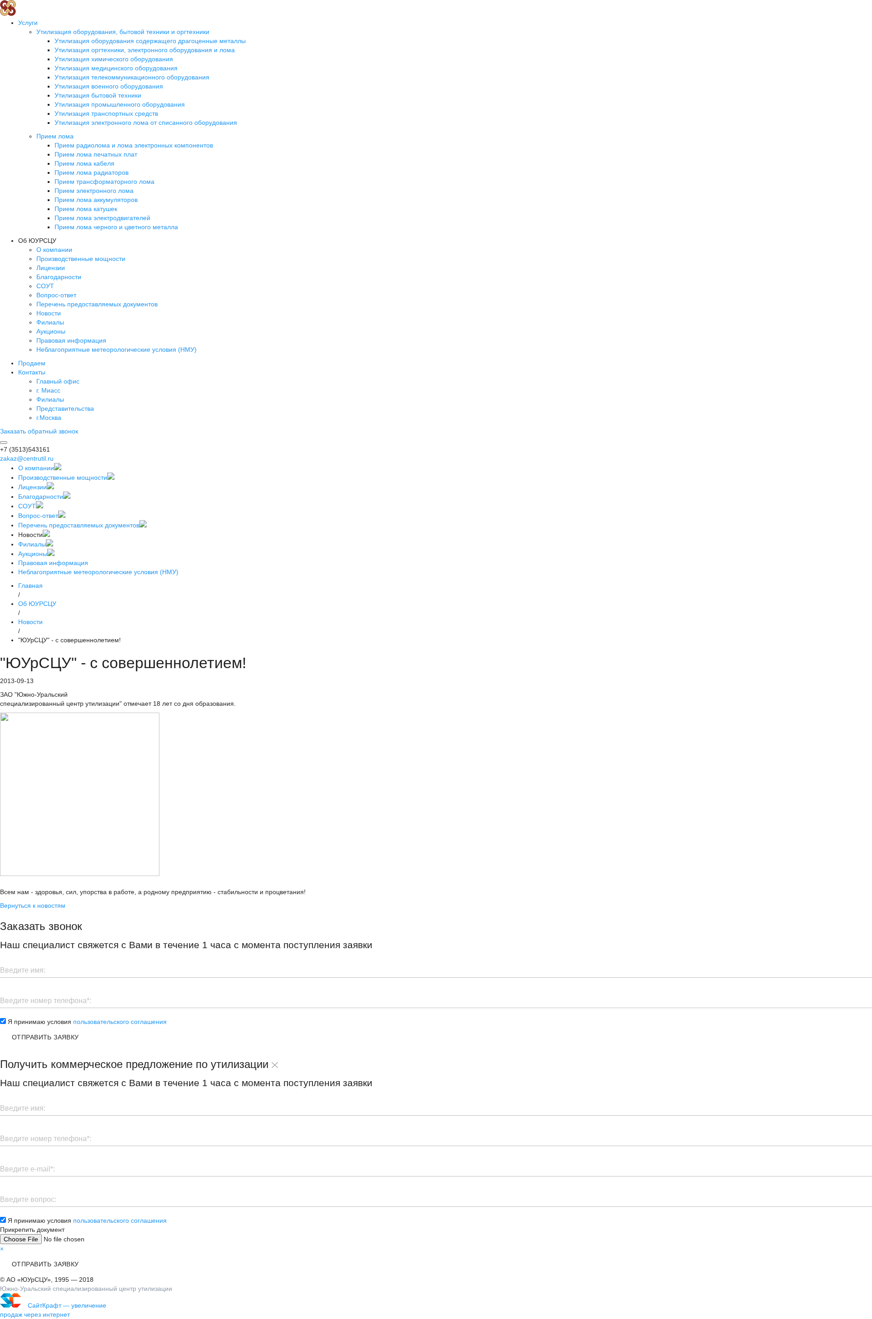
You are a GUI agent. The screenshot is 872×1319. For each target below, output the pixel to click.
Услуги (28, 22)
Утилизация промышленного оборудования (119, 104)
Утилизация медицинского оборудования (116, 68)
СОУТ (45, 286)
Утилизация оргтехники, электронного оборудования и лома (144, 50)
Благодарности (58, 277)
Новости (48, 313)
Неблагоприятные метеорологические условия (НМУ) (116, 349)
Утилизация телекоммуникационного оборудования (131, 77)
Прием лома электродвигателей (102, 217)
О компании (54, 249)
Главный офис (57, 381)
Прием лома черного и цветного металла (116, 227)
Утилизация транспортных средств (106, 113)
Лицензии (50, 267)
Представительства (65, 408)
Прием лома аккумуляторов (96, 199)
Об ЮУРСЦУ (37, 603)
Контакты (31, 372)
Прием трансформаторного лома (104, 181)
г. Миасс (48, 390)
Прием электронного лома (94, 190)
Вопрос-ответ (56, 295)
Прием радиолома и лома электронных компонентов (133, 145)
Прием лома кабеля (84, 163)
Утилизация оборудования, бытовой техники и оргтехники (122, 31)
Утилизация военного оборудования (108, 86)
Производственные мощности (80, 258)
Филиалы (50, 322)
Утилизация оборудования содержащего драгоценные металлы (150, 40)
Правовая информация (71, 340)
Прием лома (55, 136)
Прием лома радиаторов (91, 172)
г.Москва (48, 417)
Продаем (31, 363)
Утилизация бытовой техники (97, 95)
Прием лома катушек (85, 208)
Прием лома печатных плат (95, 154)
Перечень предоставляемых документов (97, 304)
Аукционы (50, 331)
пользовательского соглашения (120, 1021)
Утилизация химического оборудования (113, 59)
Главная (30, 585)
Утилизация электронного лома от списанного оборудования (145, 122)
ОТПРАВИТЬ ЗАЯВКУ (45, 1037)
